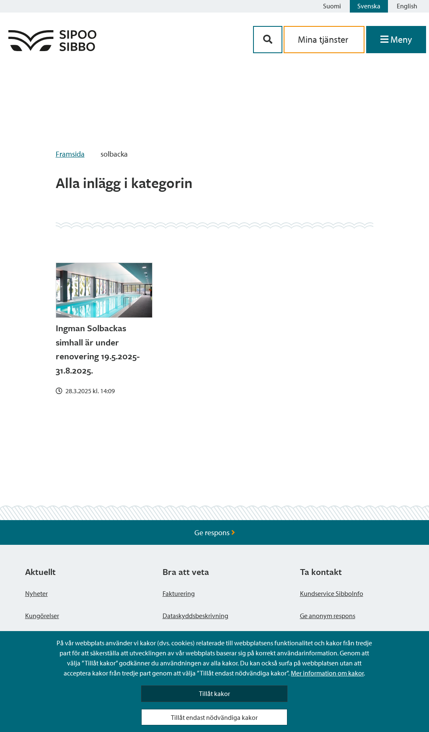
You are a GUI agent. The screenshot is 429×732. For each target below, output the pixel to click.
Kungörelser (42, 615)
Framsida (70, 154)
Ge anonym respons (327, 615)
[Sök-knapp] (267, 39)
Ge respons (212, 532)
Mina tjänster (324, 39)
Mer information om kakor (327, 673)
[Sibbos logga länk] (52, 48)
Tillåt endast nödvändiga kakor (214, 717)
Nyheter (36, 593)
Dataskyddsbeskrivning (195, 615)
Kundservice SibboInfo (331, 593)
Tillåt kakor (214, 693)
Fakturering (179, 593)
